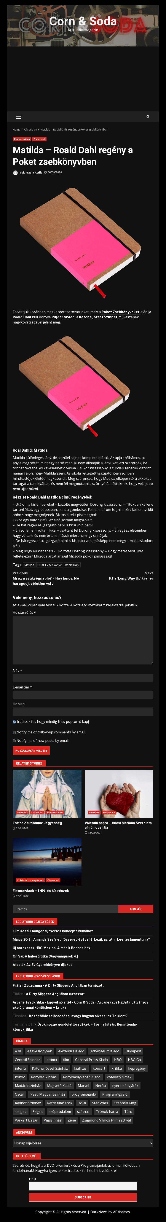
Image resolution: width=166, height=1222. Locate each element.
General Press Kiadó (91, 1059)
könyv (20, 1077)
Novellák (22, 812)
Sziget (38, 1111)
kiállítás (80, 1068)
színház (83, 1111)
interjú (20, 1068)
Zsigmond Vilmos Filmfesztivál (106, 1120)
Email (33, 1179)
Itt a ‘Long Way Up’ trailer (131, 576)
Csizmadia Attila (31, 172)
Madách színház (28, 1085)
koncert (99, 1068)
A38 (18, 1051)
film (66, 1059)
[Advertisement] (83, 79)
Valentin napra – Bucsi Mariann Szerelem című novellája (119, 794)
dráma (51, 1059)
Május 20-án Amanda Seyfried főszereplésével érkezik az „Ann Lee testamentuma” (81, 939)
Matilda (29, 565)
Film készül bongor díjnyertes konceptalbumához (53, 931)
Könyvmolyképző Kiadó (82, 1077)
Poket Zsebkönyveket (121, 311)
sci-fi (82, 1103)
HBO (118, 1059)
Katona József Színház (50, 1068)
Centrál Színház (27, 1059)
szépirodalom (60, 1111)
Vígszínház (52, 1120)
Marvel (83, 1085)
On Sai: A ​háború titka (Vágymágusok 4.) (45, 956)
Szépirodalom (55, 812)
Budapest (133, 1051)
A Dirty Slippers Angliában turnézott (74, 985)
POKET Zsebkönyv (50, 565)
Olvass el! (39, 139)
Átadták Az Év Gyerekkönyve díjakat (42, 965)
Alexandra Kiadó (71, 1051)
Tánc (128, 1111)
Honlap (19, 703)
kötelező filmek (119, 1077)
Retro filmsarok (59, 1103)
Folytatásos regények (30, 880)
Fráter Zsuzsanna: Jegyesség (47, 794)
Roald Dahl (72, 565)
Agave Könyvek (39, 1051)
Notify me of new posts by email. (42, 740)
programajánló (84, 1094)
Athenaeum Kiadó (105, 1051)
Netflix (100, 1085)
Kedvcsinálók (22, 139)
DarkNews (98, 1211)
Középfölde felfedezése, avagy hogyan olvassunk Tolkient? (78, 1016)
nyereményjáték (125, 1085)
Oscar (19, 1094)
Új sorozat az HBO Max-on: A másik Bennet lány (51, 948)
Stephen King (125, 1103)
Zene (72, 1120)
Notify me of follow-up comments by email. (51, 732)
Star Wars (100, 1103)
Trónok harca (107, 1111)
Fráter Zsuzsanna (27, 985)
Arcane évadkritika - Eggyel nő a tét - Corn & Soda (53, 1002)
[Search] (148, 117)
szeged (20, 1111)
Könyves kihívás (44, 1077)
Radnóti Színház (28, 1103)
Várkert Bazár (26, 1120)
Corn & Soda (83, 21)
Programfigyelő (115, 1094)
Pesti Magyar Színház (47, 1094)
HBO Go (134, 1059)
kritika (117, 1068)
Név (17, 670)
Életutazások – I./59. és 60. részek (47, 862)
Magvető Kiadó (59, 1085)
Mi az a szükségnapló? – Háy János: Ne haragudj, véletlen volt (46, 578)
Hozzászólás (24, 612)
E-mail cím (22, 687)
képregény (137, 1068)
